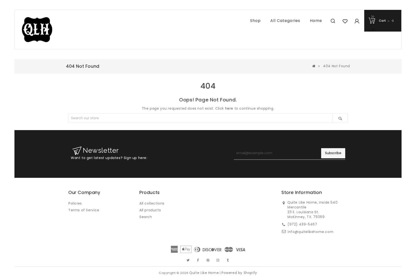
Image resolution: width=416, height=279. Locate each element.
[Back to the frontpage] (314, 66)
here (229, 108)
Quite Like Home (204, 272)
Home (316, 20)
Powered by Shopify (239, 272)
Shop (255, 20)
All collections (151, 203)
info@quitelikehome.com (310, 231)
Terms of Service (83, 210)
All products (150, 210)
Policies (75, 203)
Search (145, 216)
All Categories (285, 20)
